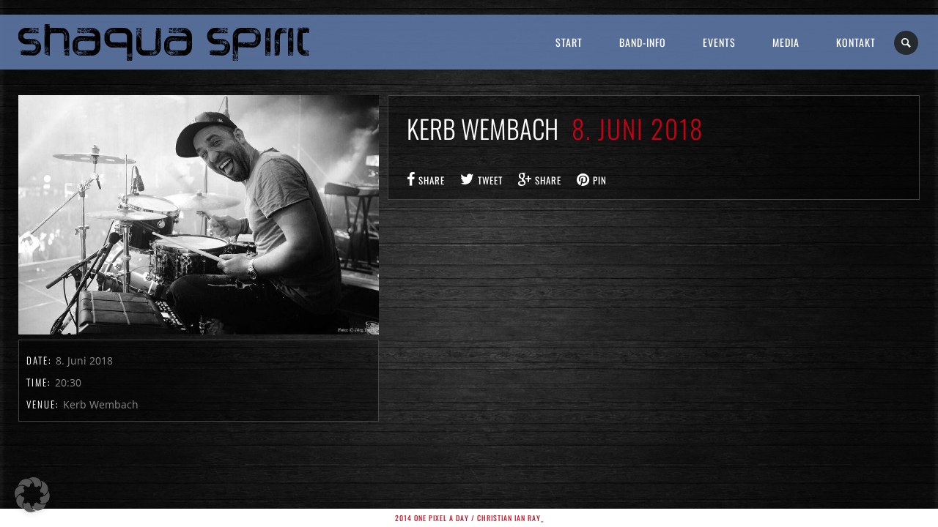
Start (569, 42)
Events (719, 42)
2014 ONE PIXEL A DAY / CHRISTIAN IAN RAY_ (469, 517)
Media (785, 42)
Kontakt (856, 42)
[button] (32, 495)
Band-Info (642, 42)
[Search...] (907, 43)
